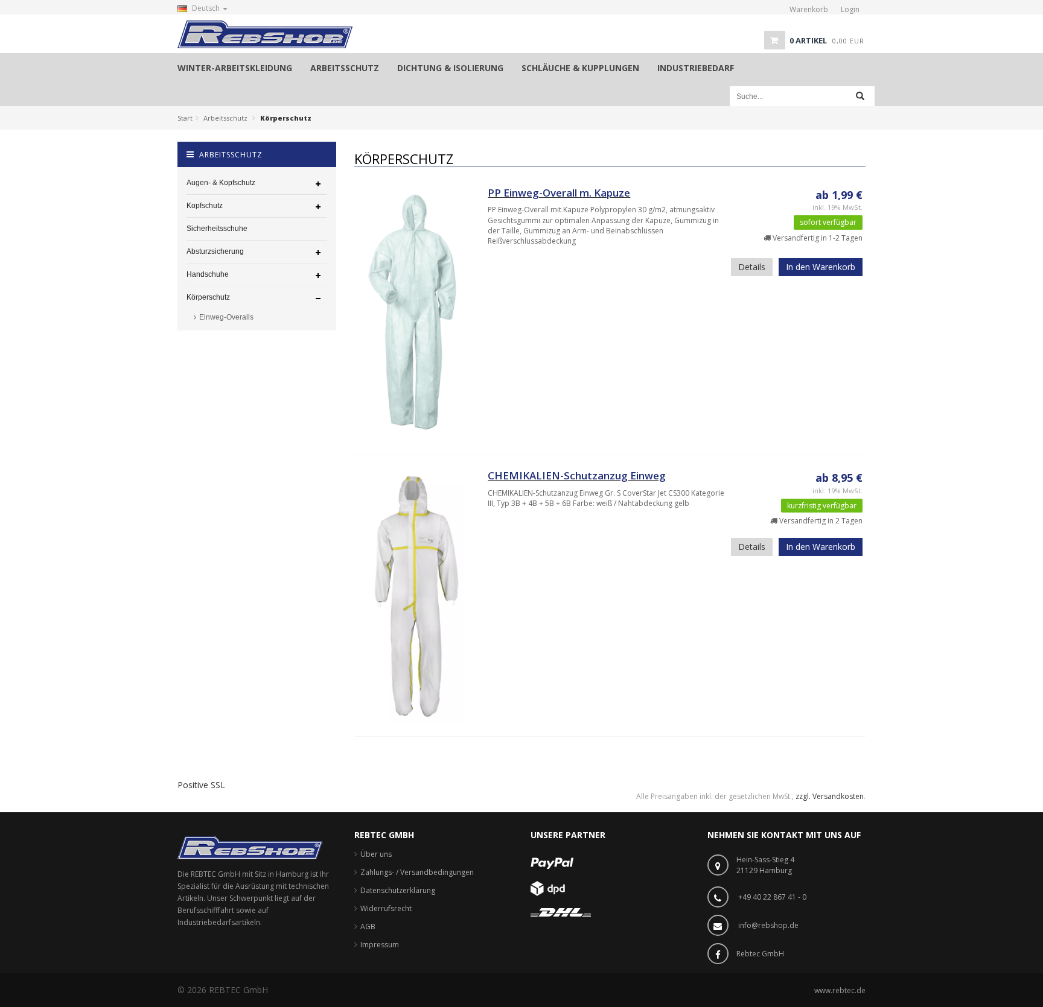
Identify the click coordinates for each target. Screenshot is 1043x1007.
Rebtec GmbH (760, 954)
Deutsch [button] (206, 8)
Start (185, 117)
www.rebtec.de (840, 990)
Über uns (376, 854)
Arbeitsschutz (225, 117)
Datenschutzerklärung (397, 890)
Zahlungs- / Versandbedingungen (417, 872)
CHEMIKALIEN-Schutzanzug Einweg (577, 475)
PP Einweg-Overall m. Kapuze (559, 193)
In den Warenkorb (820, 267)
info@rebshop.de (768, 925)
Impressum (379, 944)
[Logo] (249, 847)
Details (751, 267)
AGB (367, 926)
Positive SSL (201, 785)
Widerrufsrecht (386, 908)
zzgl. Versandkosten (830, 796)
